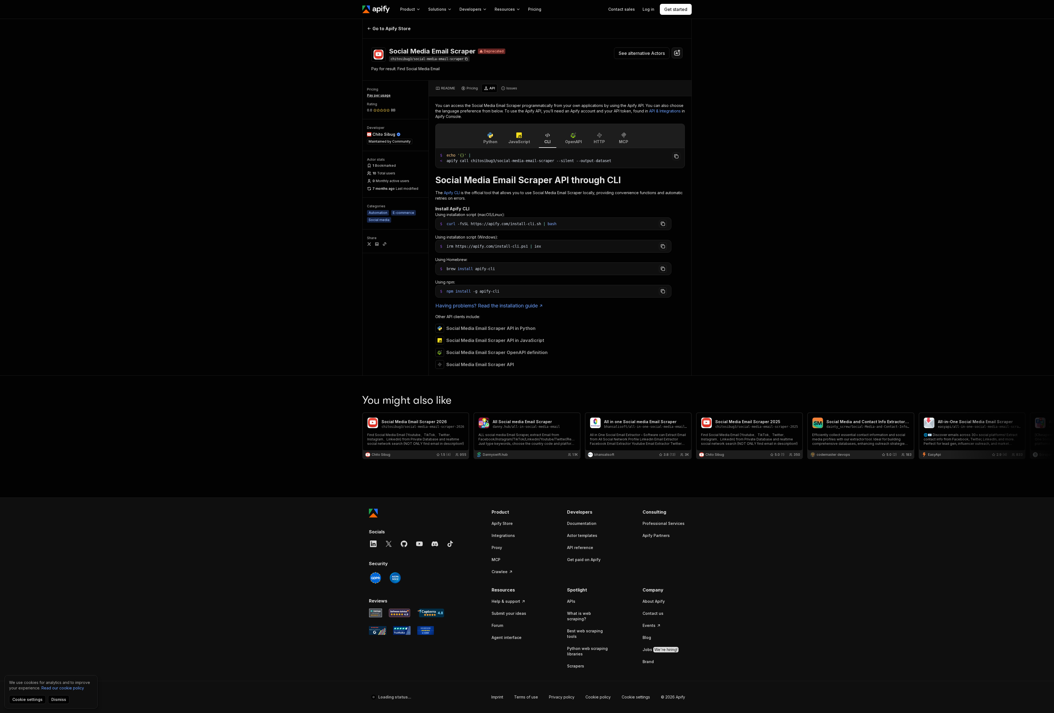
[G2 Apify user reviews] (377, 630)
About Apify (654, 601)
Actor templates (582, 535)
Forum (497, 625)
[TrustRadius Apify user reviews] (402, 630)
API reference (580, 547)
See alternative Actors (642, 53)
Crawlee (500, 571)
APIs (571, 601)
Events (649, 625)
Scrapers (575, 666)
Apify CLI (452, 192)
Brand (648, 661)
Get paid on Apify (584, 559)
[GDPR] (375, 577)
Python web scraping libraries (587, 651)
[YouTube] (419, 543)
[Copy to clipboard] (676, 156)
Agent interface (507, 637)
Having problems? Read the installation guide (486, 306)
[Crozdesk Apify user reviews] (425, 630)
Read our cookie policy (62, 688)
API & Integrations (665, 111)
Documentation (581, 523)
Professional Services (664, 523)
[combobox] (677, 52)
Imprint (497, 697)
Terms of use (526, 697)
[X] (388, 543)
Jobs (660, 649)
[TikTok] (450, 543)
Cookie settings (636, 697)
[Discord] (434, 543)
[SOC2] (395, 577)
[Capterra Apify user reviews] (430, 613)
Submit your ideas (509, 613)
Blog (647, 637)
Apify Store (502, 523)
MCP (496, 559)
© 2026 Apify (673, 697)
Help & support (506, 601)
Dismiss (58, 699)
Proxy (497, 547)
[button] (513, 512)
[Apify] (376, 9)
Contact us (653, 613)
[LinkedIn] (373, 543)
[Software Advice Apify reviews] (400, 613)
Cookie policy (598, 697)
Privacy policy (561, 697)
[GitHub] (404, 543)
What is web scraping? (579, 616)
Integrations (503, 535)
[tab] (445, 88)
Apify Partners (656, 535)
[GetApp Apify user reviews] (375, 613)
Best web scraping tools (585, 634)
